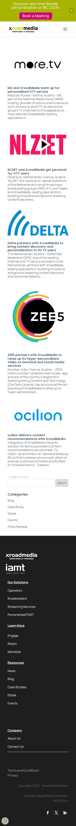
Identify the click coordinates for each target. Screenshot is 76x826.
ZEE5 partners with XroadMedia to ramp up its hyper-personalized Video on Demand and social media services (36, 360)
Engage (13, 635)
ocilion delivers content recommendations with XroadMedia (36, 437)
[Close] (71, 10)
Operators (15, 590)
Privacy (13, 775)
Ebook (12, 513)
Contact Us (16, 746)
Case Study (16, 507)
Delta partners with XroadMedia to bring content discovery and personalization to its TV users (35, 247)
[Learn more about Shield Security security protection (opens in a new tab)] (5, 820)
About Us (14, 738)
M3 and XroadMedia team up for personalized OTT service (34, 90)
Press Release (17, 526)
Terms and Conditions (23, 770)
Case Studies (17, 687)
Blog (11, 500)
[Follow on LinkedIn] (64, 812)
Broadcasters (17, 598)
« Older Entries (18, 477)
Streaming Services (21, 606)
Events (12, 520)
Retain (12, 644)
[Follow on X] (56, 812)
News (11, 671)
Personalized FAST (21, 614)
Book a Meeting (35, 15)
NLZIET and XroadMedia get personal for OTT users (37, 171)
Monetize (14, 652)
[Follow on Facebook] (47, 812)
